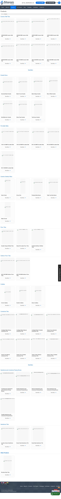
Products (13, 7)
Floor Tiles (3, 227)
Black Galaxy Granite (36, 93)
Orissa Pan (19, 195)
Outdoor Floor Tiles (6, 255)
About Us (7, 7)
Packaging (29, 7)
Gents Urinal (3, 195)
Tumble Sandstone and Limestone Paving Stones (6, 415)
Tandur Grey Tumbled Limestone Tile (21, 355)
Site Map (58, 486)
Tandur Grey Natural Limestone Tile (5, 355)
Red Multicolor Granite (6, 117)
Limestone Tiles (5, 311)
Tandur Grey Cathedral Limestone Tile (52, 331)
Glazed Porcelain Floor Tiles (23, 245)
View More (7, 63)
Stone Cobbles (35, 302)
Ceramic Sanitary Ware (6, 176)
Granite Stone (4, 75)
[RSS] (59, 487)
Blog (25, 7)
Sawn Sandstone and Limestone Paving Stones (52, 389)
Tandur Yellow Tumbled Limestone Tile (52, 355)
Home (2, 7)
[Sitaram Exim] (7, 3)
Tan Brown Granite (36, 117)
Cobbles (3, 284)
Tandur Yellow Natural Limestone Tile (36, 355)
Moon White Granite (51, 93)
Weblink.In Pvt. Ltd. (13, 491)
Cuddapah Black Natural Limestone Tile (22, 331)
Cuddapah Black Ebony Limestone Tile (6, 331)
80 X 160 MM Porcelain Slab (38, 144)
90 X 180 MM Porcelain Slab (7, 167)
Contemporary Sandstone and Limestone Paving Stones (6, 390)
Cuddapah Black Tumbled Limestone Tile (37, 331)
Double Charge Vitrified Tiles (7, 245)
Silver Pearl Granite (21, 117)
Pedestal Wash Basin (36, 195)
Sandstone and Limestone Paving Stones (11, 370)
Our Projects (19, 7)
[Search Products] (57, 2)
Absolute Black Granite (6, 93)
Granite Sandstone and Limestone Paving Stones (22, 389)
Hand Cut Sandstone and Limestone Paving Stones (37, 389)
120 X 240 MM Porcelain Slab (23, 144)
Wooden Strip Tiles (5, 472)
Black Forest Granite (21, 93)
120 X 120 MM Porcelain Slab (7, 144)
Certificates (35, 7)
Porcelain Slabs (4, 126)
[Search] (59, 3)
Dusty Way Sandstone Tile (37, 443)
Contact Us (42, 7)
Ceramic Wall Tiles (5, 16)
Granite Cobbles (20, 302)
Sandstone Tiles (5, 424)
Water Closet (4, 218)
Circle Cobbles (4, 302)
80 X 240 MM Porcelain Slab (53, 144)
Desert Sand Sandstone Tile (22, 443)
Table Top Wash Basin (51, 195)
